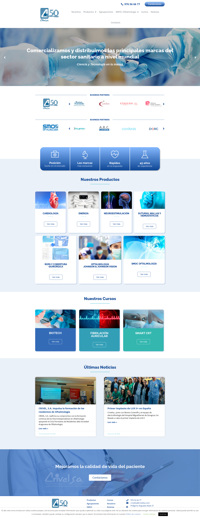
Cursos (144, 12)
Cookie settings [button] (149, 514)
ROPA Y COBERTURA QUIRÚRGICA (56, 265)
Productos (88, 12)
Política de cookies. (133, 514)
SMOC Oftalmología (126, 12)
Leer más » (43, 428)
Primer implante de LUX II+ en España (129, 408)
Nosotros (76, 12)
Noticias (155, 12)
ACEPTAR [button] (163, 514)
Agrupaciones (106, 12)
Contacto (115, 22)
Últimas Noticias (100, 367)
